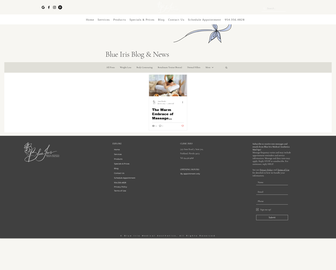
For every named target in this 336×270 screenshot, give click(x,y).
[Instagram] (54, 7)
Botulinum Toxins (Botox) (170, 67)
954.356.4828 (120, 182)
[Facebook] (49, 7)
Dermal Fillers (193, 67)
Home (117, 149)
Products (118, 159)
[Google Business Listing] (43, 7)
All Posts (110, 67)
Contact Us (119, 173)
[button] (103, 20)
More (208, 67)
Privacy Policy (266, 169)
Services (118, 154)
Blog (116, 168)
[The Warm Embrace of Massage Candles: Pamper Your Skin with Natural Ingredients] (168, 85)
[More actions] (183, 102)
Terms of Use (283, 169)
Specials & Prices (121, 164)
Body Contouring (144, 67)
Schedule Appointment (124, 178)
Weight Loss (125, 67)
